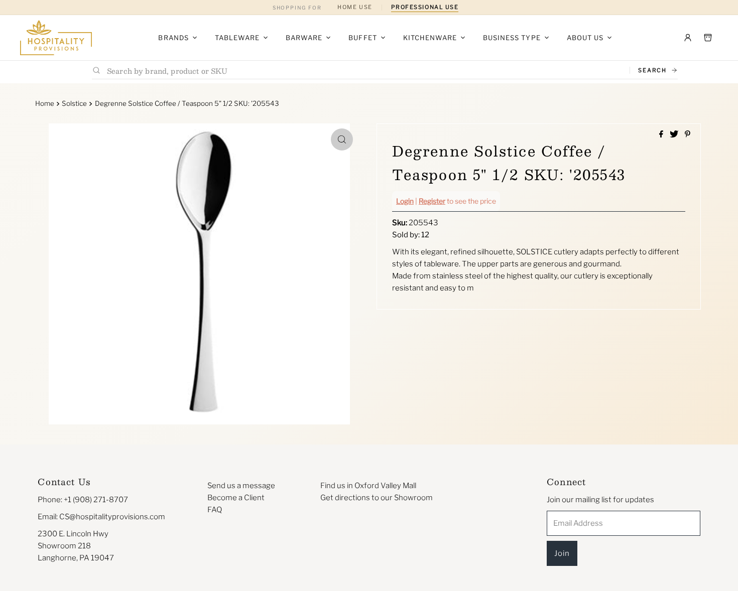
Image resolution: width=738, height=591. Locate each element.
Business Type (512, 38)
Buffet (362, 38)
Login (405, 201)
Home (44, 103)
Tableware (237, 38)
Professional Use (425, 7)
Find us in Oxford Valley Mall (368, 485)
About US (585, 38)
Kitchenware (430, 38)
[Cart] (708, 38)
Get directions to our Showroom (376, 497)
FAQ (214, 509)
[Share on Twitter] (675, 134)
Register (432, 201)
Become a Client (236, 497)
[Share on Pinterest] (687, 134)
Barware (304, 38)
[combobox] (364, 70)
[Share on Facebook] (662, 134)
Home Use (354, 7)
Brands (173, 38)
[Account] (688, 38)
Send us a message (241, 485)
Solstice (74, 103)
